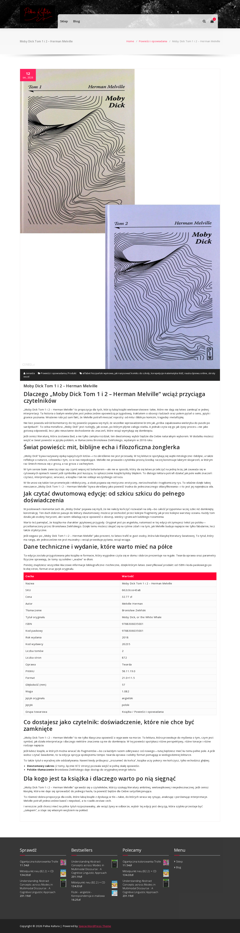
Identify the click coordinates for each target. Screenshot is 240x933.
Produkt (72, 373)
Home (130, 41)
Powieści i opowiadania (153, 41)
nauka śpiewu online (195, 373)
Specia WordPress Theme (95, 926)
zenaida (30, 373)
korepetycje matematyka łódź (167, 373)
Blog (76, 21)
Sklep (64, 21)
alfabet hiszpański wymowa (98, 373)
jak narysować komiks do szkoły (132, 373)
